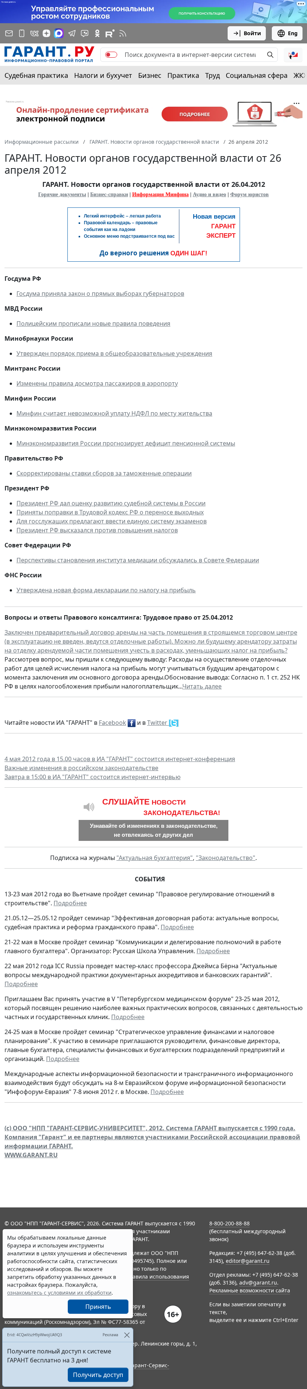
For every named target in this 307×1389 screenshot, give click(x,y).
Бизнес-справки (109, 194)
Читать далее (202, 686)
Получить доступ (98, 1375)
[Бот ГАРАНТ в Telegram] (84, 33)
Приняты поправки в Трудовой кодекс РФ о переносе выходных (110, 512)
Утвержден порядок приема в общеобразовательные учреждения (114, 353)
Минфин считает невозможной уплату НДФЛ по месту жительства (114, 413)
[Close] (127, 1335)
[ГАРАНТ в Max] (59, 33)
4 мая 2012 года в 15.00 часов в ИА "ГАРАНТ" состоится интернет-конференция (119, 759)
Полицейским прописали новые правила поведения (93, 323)
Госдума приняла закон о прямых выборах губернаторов (100, 293)
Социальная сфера (257, 75)
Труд (212, 75)
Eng (293, 33)
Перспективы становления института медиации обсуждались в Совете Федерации (137, 560)
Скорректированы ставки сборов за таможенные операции (104, 473)
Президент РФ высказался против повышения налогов (97, 530)
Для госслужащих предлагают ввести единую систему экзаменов (111, 521)
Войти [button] (252, 33)
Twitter (158, 722)
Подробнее (70, 903)
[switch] (111, 55)
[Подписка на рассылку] (8, 33)
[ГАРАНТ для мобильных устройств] (21, 33)
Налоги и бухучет (103, 75)
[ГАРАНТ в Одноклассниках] (97, 33)
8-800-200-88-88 (229, 1223)
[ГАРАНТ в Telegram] (71, 33)
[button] (293, 55)
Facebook (112, 722)
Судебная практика (36, 75)
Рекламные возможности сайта (249, 1290)
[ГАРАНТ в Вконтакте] (34, 33)
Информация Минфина (160, 194)
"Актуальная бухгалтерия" (154, 858)
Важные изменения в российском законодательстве (81, 768)
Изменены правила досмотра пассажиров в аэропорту (97, 383)
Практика (183, 75)
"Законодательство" (225, 858)
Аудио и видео (209, 194)
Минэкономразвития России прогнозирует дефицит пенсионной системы (125, 443)
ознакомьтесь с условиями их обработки (59, 1292)
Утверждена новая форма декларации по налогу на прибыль (106, 590)
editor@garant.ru (248, 1260)
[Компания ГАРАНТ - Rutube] (110, 33)
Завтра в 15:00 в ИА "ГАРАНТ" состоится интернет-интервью (92, 777)
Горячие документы (62, 194)
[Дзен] (46, 33)
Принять (98, 1307)
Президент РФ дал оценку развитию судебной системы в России (111, 503)
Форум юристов (249, 194)
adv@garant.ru (258, 1282)
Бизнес (149, 75)
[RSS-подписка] (122, 33)
